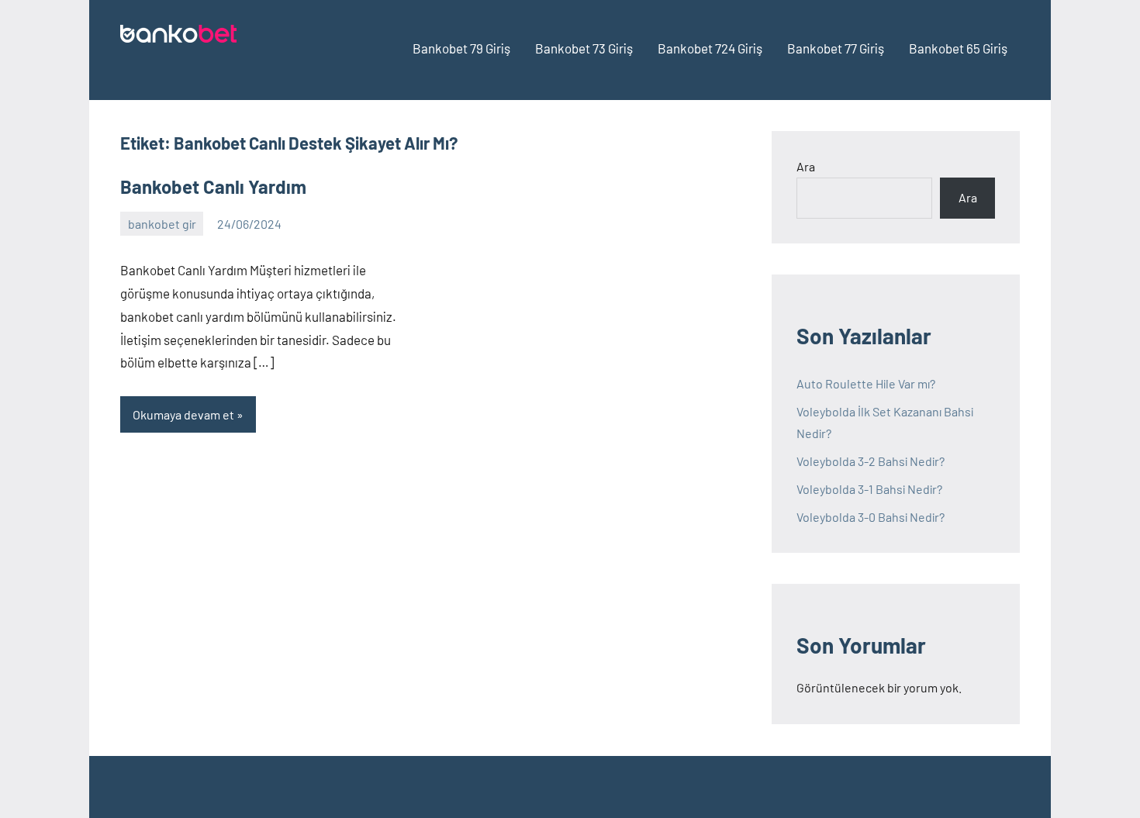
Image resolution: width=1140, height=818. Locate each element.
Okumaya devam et (183, 414)
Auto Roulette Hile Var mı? (865, 383)
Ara (805, 166)
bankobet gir (162, 223)
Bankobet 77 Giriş (835, 48)
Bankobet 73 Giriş (584, 48)
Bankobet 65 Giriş (958, 48)
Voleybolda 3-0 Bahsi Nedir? (870, 516)
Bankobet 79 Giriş (461, 48)
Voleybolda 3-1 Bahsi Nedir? (869, 488)
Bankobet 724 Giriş (710, 48)
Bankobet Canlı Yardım (213, 186)
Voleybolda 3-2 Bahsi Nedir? (870, 461)
